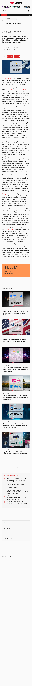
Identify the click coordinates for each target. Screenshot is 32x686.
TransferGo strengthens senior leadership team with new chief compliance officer (15, 486)
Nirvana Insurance (7, 78)
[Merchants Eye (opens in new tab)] (6, 7)
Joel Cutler (11, 211)
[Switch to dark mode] (28, 11)
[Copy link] (18, 56)
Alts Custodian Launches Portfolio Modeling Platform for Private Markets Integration (17, 503)
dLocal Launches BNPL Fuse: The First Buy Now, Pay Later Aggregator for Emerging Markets (17, 480)
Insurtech (13, 21)
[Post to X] (11, 56)
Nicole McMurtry (9, 229)
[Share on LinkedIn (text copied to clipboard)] (8, 56)
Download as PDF (17, 467)
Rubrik (18, 90)
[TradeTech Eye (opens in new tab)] (25, 7)
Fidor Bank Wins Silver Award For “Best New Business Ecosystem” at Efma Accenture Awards (16, 497)
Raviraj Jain (5, 194)
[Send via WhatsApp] (15, 56)
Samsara (13, 90)
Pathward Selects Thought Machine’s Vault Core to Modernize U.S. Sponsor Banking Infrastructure (17, 491)
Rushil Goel (13, 139)
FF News (7, 21)
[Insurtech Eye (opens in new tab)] (16, 7)
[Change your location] (25, 11)
